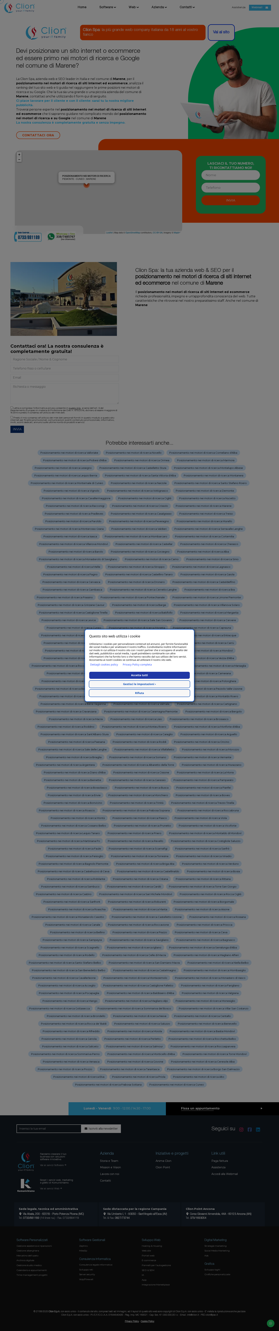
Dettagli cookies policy (104, 664)
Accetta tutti (139, 675)
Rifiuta (139, 693)
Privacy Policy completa (137, 664)
